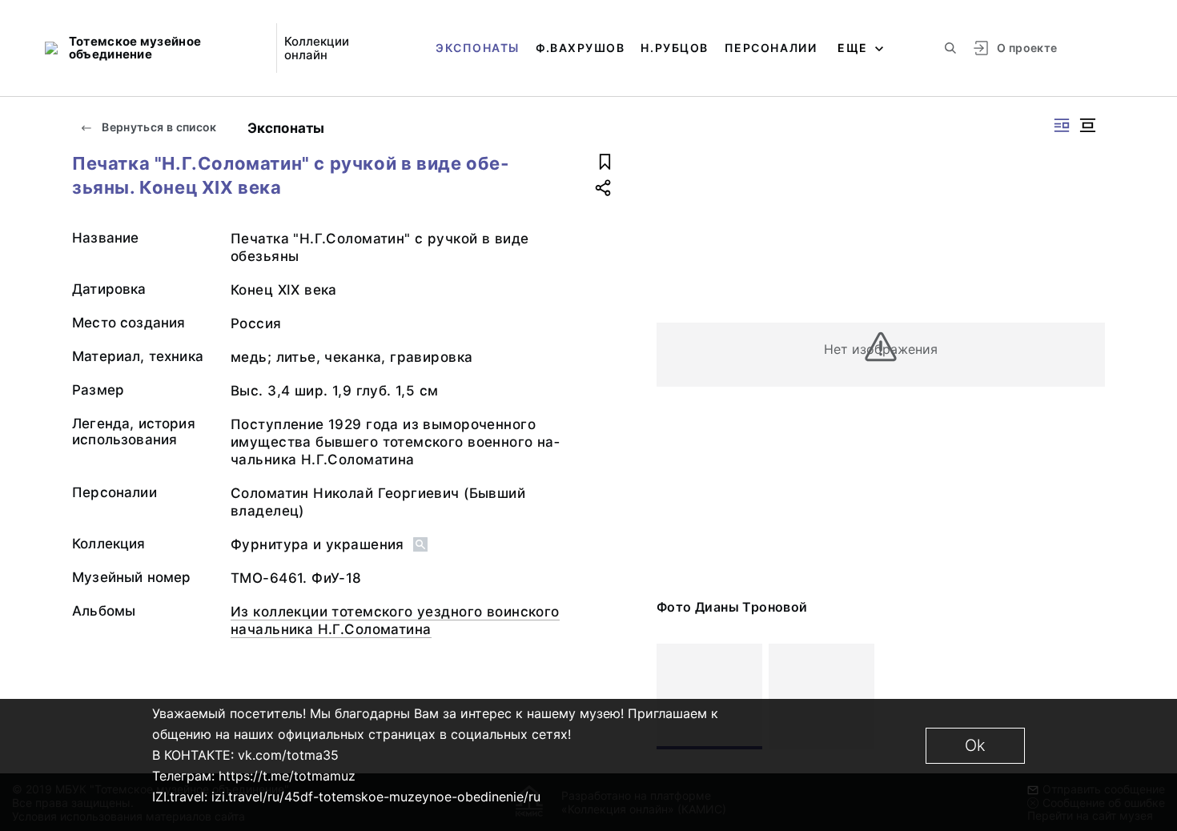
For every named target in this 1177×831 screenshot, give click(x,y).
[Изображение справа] (1062, 125)
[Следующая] (1086, 696)
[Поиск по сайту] (950, 48)
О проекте (1027, 47)
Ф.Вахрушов (580, 47)
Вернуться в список (158, 127)
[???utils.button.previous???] (676, 696)
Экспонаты (478, 47)
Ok (975, 745)
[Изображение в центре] (1087, 125)
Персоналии (771, 47)
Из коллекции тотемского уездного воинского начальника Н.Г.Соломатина (395, 620)
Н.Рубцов (674, 47)
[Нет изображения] (709, 696)
